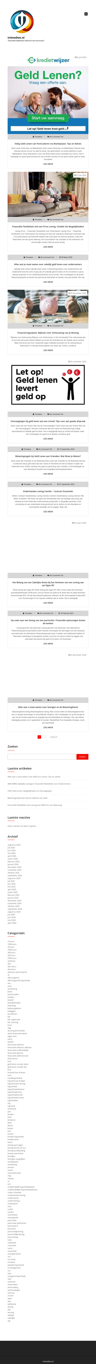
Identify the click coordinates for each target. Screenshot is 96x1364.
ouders (11, 1212)
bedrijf (10, 1000)
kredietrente (13, 1139)
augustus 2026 (14, 845)
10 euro (11, 941)
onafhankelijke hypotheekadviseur (23, 1189)
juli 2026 (11, 847)
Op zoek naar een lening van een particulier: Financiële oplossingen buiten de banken (48, 622)
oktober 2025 (13, 872)
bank (10, 991)
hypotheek (12, 1086)
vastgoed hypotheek (17, 1276)
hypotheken (13, 1100)
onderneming (14, 1201)
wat (9, 1301)
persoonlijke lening (16, 1234)
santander (12, 1251)
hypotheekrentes (15, 1095)
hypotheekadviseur (16, 1089)
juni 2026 (12, 850)
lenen (10, 1142)
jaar (9, 1111)
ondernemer (13, 1198)
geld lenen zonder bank (18, 1064)
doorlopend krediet (16, 1030)
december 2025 (14, 867)
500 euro (11, 955)
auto (10, 986)
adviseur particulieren (17, 972)
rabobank (12, 1242)
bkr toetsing (13, 1022)
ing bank (11, 1106)
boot (10, 1025)
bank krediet (13, 994)
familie (10, 1042)
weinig (10, 1307)
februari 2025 (13, 895)
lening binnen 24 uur (17, 1148)
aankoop (11, 961)
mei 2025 (12, 886)
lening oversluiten (15, 1153)
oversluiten (13, 1214)
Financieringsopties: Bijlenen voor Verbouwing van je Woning (48, 332)
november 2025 (14, 870)
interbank (12, 1108)
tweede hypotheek (16, 1265)
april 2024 (12, 923)
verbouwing (13, 1287)
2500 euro (12, 950)
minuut (11, 1167)
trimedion (38, 137)
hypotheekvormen (16, 1097)
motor (10, 1170)
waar (10, 1298)
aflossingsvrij (13, 977)
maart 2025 (13, 892)
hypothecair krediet (16, 1081)
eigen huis (12, 1036)
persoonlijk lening (15, 1231)
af (8, 975)
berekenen (12, 1014)
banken (11, 997)
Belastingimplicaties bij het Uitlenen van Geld (27, 798)
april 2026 (12, 856)
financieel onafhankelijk (18, 1050)
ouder (10, 1209)
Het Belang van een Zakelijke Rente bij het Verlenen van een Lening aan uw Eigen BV (48, 584)
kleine (10, 1125)
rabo (10, 1240)
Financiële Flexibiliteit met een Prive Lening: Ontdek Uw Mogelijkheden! (48, 226)
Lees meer (48, 164)
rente (10, 1248)
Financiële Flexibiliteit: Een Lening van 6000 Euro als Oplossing (35, 805)
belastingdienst (14, 1008)
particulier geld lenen (17, 1223)
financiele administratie (18, 1055)
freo (9, 1061)
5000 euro (12, 958)
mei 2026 (12, 853)
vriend (10, 1295)
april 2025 (12, 889)
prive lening (13, 1237)
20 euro (11, 947)
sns (9, 1256)
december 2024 (14, 900)
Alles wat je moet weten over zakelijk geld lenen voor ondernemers (48, 264)
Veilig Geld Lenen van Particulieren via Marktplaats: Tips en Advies (48, 143)
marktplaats (13, 1161)
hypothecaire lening (16, 1083)
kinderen (11, 1120)
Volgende (53, 737)
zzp (9, 1320)
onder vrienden (14, 1192)
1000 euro (12, 944)
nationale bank (14, 1173)
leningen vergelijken (16, 1159)
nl (8, 1181)
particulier (12, 1220)
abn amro (12, 966)
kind (9, 1117)
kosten (11, 1134)
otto (9, 1206)
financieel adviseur (16, 1044)
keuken (11, 1114)
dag (9, 1028)
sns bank (11, 1259)
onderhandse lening (16, 1195)
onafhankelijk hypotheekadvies (21, 1187)
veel (9, 1279)
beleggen (12, 1011)
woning (11, 1312)
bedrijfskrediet (14, 1002)
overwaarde (13, 1217)
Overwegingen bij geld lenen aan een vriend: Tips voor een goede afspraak (48, 421)
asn (9, 983)
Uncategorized (14, 1267)
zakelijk (11, 1315)
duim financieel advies (17, 1033)
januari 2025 (13, 898)
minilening (12, 1164)
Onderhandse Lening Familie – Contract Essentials (48, 491)
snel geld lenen (14, 1254)
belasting (12, 1005)
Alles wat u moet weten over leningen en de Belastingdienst (48, 707)
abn (9, 963)
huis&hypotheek (15, 1078)
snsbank (11, 1262)
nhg (9, 1175)
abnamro (12, 969)
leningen (11, 1156)
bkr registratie (14, 1019)
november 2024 (14, 903)
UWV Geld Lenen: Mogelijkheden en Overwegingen (30, 791)
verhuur (11, 1293)
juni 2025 (12, 884)
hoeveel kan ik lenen (16, 1072)
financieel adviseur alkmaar (20, 1047)
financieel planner (15, 1053)
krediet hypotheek (16, 1136)
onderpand (13, 1203)
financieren (13, 1058)
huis (9, 1075)
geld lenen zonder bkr (17, 1067)
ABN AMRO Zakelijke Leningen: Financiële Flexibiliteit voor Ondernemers (39, 784)
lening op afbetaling (16, 1150)
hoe (9, 1069)
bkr (9, 1016)
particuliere (13, 1226)
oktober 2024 (13, 906)
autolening (12, 989)
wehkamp (12, 1304)
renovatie (12, 1245)
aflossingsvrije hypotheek (19, 980)
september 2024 (15, 909)
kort (9, 1131)
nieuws (11, 1178)
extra (10, 1039)
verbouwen (13, 1284)
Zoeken (13, 746)
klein (10, 1122)
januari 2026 (13, 864)
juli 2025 (11, 881)
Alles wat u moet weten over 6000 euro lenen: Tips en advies (34, 776)
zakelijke (11, 1318)
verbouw (11, 1281)
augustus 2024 (14, 911)
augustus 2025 (14, 878)
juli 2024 (11, 914)
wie (9, 1309)
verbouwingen (14, 1290)
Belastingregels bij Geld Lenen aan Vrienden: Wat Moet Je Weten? (48, 456)
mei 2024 (12, 920)
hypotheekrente (15, 1092)
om (9, 1184)
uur (9, 1270)
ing (9, 1103)
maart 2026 (13, 858)
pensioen (12, 1228)
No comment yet (56, 137)
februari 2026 (13, 861)
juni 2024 (12, 917)
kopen (10, 1128)
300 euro (11, 952)
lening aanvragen (15, 1145)
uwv (9, 1273)
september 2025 (15, 875)
